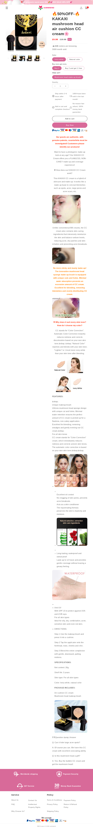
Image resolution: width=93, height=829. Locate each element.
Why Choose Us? (18, 811)
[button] (86, 7)
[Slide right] (44, 58)
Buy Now (70, 125)
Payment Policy (70, 800)
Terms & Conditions (54, 800)
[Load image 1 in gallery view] (14, 58)
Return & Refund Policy (70, 805)
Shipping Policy (53, 811)
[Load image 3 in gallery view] (30, 58)
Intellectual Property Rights (34, 805)
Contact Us (32, 800)
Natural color (74, 59)
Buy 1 (57, 68)
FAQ (13, 804)
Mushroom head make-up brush (68, 77)
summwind (53, 826)
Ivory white (59, 59)
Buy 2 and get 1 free (73, 68)
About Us (14, 800)
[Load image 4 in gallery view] (37, 58)
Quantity (55, 82)
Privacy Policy (52, 804)
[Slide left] (8, 58)
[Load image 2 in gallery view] (22, 58)
